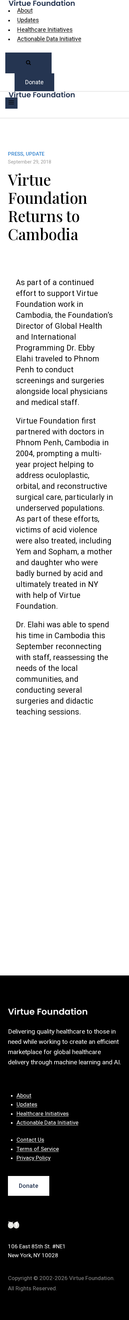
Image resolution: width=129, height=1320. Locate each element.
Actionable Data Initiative (49, 38)
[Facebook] (16, 1225)
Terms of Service (38, 1149)
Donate (34, 82)
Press (15, 154)
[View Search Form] (28, 63)
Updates (28, 20)
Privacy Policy (34, 1158)
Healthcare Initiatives (45, 29)
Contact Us (30, 1139)
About (25, 10)
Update (35, 154)
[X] (11, 1225)
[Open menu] (11, 103)
